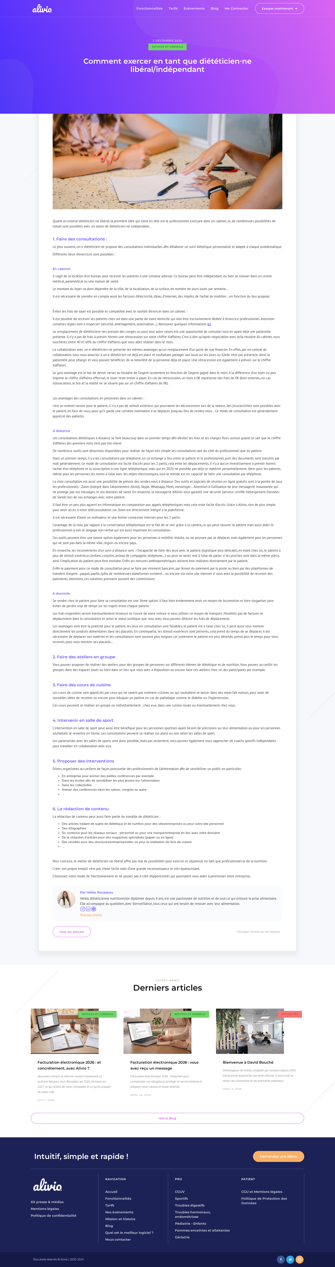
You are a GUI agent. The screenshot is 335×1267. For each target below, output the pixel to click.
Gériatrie (182, 1237)
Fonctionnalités (149, 8)
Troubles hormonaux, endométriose (193, 1214)
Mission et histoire (120, 1219)
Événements (194, 8)
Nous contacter (118, 1239)
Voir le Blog (167, 1118)
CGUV (180, 1192)
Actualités (290, 1014)
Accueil (111, 1192)
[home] (42, 8)
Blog (215, 8)
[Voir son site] (93, 909)
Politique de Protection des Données (264, 1200)
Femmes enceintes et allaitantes (202, 1230)
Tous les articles (71, 932)
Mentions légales (45, 1209)
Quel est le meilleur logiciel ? (129, 1233)
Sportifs (181, 1198)
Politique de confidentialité (53, 1216)
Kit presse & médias (47, 1202)
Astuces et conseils (167, 46)
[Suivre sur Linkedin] (88, 909)
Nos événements (119, 1212)
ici (209, 324)
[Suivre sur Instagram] (82, 909)
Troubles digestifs (189, 1205)
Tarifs (173, 8)
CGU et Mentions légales (261, 1192)
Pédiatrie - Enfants (190, 1224)
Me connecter (236, 8)
